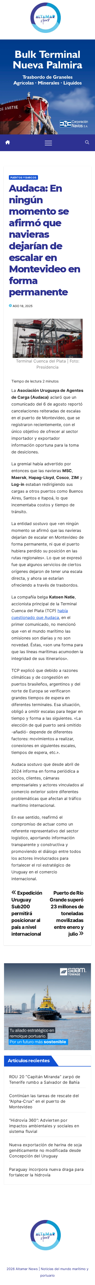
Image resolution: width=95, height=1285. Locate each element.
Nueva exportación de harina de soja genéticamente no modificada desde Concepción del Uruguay (45, 1150)
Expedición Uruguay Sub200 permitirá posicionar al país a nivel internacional (26, 913)
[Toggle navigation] (48, 142)
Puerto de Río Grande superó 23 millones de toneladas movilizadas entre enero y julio (67, 913)
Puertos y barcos (23, 177)
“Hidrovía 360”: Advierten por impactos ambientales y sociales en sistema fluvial (44, 1126)
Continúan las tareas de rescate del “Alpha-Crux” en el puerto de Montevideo (44, 1101)
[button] (87, 142)
